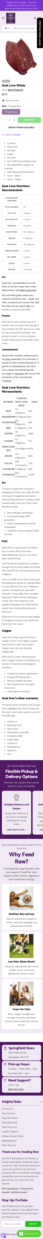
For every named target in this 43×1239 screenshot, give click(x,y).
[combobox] (21, 28)
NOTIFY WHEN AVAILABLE (22, 127)
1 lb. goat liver (12, 112)
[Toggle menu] (3, 18)
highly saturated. (28, 290)
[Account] (34, 18)
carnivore (19, 373)
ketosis (7, 380)
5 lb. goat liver (32, 112)
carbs (7, 359)
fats (28, 306)
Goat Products (15, 89)
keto (9, 373)
